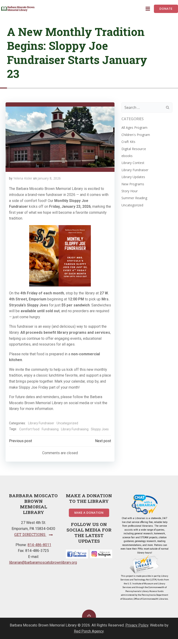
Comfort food (29, 429)
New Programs (132, 184)
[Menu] (147, 9)
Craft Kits (128, 141)
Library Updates (133, 177)
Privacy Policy (136, 625)
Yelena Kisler (22, 178)
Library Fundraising (75, 429)
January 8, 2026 (49, 178)
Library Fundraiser (41, 423)
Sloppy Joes (100, 429)
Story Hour (129, 191)
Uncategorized (67, 423)
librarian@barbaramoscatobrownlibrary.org (43, 562)
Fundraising (50, 429)
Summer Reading (134, 198)
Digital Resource (133, 149)
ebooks (127, 156)
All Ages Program (134, 127)
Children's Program (135, 134)
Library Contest (132, 163)
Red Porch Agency (89, 631)
